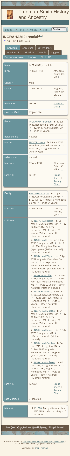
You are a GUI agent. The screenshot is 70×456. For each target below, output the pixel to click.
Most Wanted (33, 427)
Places (34, 429)
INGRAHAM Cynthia (44, 343)
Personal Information (13, 56)
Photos (52, 427)
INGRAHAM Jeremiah (40, 121)
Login (8, 29)
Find (21, 29)
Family (42, 52)
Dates (41, 429)
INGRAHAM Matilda (44, 310)
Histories (60, 427)
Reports (48, 429)
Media (33, 29)
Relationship (13, 52)
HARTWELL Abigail (39, 193)
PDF (50, 56)
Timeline (29, 52)
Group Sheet (57, 176)
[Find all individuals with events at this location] (58, 77)
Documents (15, 429)
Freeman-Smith (59, 105)
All (42, 56)
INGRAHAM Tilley (43, 275)
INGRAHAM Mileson (44, 362)
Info (45, 29)
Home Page (10, 427)
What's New (21, 427)
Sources (32, 56)
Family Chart (57, 183)
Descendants (44, 47)
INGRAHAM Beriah (44, 220)
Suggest (54, 52)
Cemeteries (26, 429)
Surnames (43, 427)
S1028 (38, 408)
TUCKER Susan (37, 142)
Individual (12, 47)
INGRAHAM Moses (43, 330)
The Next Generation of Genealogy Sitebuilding (43, 441)
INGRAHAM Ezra (42, 240)
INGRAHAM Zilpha (43, 256)
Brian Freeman (41, 448)
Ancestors (27, 47)
